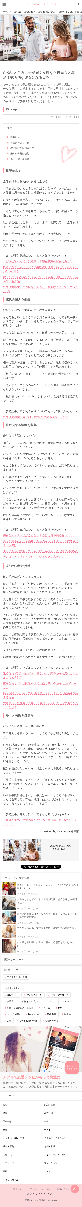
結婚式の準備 (51, 1020)
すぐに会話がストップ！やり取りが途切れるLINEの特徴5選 (40, 551)
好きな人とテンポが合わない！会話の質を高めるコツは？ (39, 535)
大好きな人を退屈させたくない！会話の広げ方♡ (33, 556)
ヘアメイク (8, 1163)
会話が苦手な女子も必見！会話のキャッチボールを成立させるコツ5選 (40, 543)
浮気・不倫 (8, 1146)
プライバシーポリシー (40, 1189)
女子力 (10, 1001)
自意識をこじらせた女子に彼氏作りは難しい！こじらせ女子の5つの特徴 (40, 269)
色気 (60, 1008)
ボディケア (49, 1171)
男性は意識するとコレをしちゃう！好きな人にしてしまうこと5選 (40, 289)
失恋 (9, 1020)
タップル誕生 (13, 1014)
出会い (6, 1129)
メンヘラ (50, 1001)
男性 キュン (70, 1014)
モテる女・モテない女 (55, 1138)
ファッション (50, 1163)
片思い (6, 1104)
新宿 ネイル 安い (29, 1001)
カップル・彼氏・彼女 (14, 1138)
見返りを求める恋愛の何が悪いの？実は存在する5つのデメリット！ (40, 822)
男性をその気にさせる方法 (20, 1008)
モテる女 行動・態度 (17, 977)
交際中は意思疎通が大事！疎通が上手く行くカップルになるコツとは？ (40, 705)
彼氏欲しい (12, 995)
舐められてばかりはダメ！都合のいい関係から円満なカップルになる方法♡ (40, 675)
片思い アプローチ (59, 995)
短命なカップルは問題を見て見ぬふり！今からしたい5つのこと (40, 685)
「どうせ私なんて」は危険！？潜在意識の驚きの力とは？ (39, 261)
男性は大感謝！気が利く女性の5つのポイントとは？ (36, 417)
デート (47, 1129)
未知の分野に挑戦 (19, 153)
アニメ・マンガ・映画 (55, 1155)
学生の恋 (7, 1121)
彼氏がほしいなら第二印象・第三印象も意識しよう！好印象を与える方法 (40, 279)
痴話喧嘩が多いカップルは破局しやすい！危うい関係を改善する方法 (40, 695)
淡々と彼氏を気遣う (21, 159)
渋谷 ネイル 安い (34, 995)
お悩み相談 (49, 1146)
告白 (46, 1121)
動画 (5, 1171)
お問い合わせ (64, 1189)
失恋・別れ (49, 1104)
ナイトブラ (68, 1001)
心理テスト (8, 1155)
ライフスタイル (10, 1180)
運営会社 (18, 1189)
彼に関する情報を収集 (22, 148)
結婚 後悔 (51, 1014)
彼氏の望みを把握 (19, 142)
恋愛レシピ (41, 4)
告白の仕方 (33, 1014)
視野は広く (16, 137)
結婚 (5, 1113)
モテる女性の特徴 (28, 1020)
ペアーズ (45, 1008)
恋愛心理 (48, 1113)
